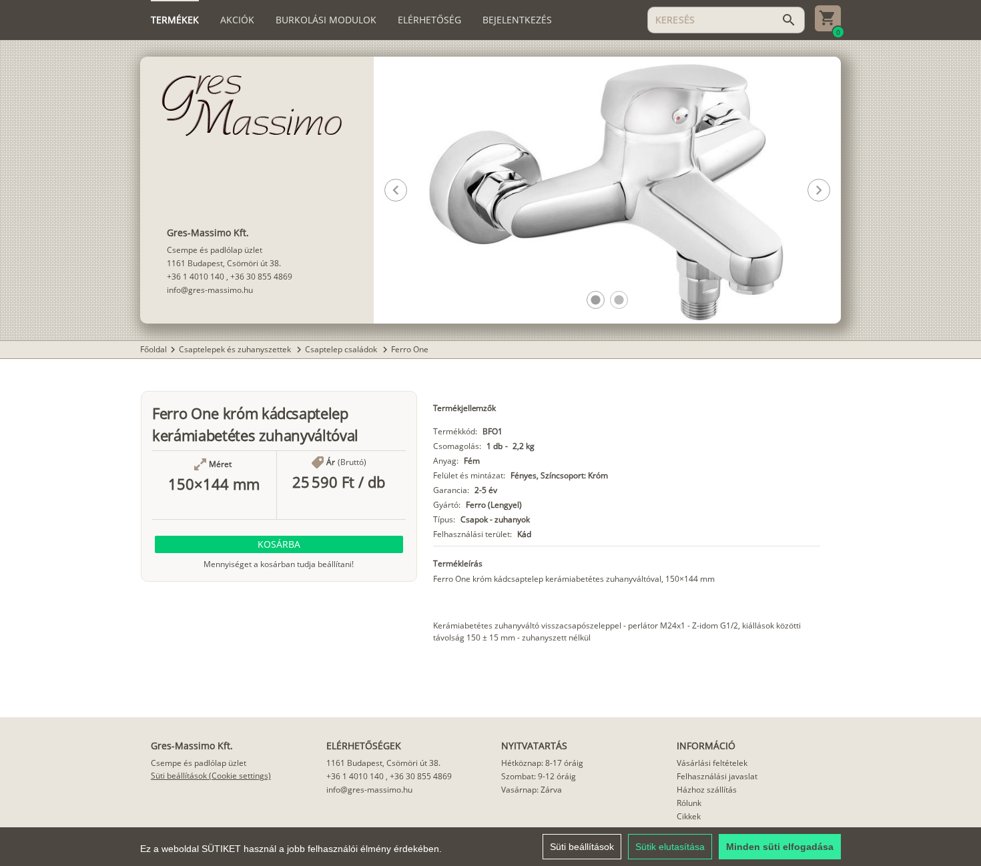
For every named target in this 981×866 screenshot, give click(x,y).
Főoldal (153, 349)
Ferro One (409, 349)
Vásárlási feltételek (712, 763)
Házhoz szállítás (707, 789)
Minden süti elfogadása (780, 846)
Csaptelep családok (342, 349)
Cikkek (689, 816)
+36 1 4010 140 (195, 276)
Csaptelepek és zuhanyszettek (236, 349)
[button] (596, 300)
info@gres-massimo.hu (210, 290)
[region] (490, 846)
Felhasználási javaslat (717, 776)
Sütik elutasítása (670, 846)
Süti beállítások (582, 846)
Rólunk (689, 803)
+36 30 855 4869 (261, 276)
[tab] (175, 20)
